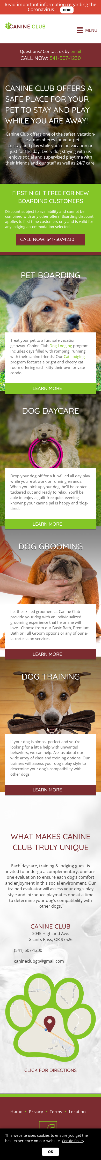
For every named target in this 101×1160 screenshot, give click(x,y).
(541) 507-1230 (28, 950)
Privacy (36, 1112)
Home (16, 1111)
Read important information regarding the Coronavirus (50, 6)
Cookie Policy (73, 1140)
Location (77, 1112)
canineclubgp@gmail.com (39, 961)
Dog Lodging (60, 345)
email (75, 51)
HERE (67, 10)
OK (50, 1151)
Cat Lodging (74, 356)
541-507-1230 (65, 58)
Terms (56, 1112)
